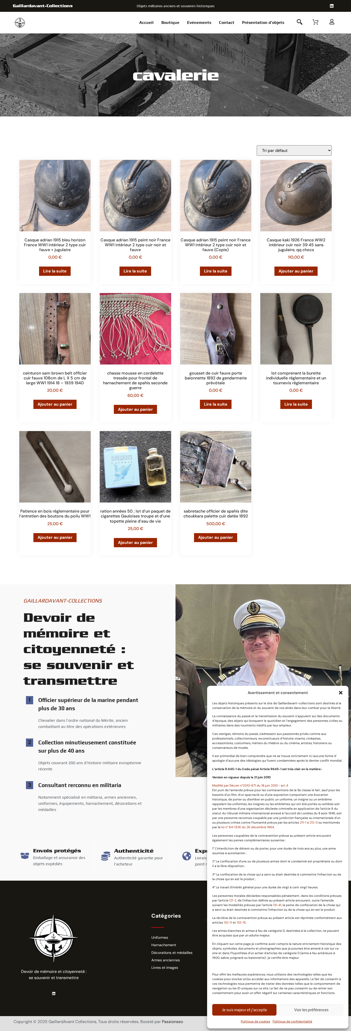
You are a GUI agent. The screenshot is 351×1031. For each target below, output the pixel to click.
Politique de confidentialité (292, 1021)
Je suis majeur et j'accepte (244, 1010)
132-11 (228, 922)
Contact (226, 22)
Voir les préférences (311, 1010)
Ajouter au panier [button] (296, 271)
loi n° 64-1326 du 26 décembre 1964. (247, 827)
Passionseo (172, 1021)
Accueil (146, 22)
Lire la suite (55, 271)
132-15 (241, 922)
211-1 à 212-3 (309, 822)
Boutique (170, 22)
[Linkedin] (332, 6)
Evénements (199, 22)
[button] (340, 692)
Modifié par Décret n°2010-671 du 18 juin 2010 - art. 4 (250, 785)
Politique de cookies (255, 1021)
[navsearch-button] (299, 22)
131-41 (277, 905)
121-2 (232, 900)
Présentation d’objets (263, 22)
